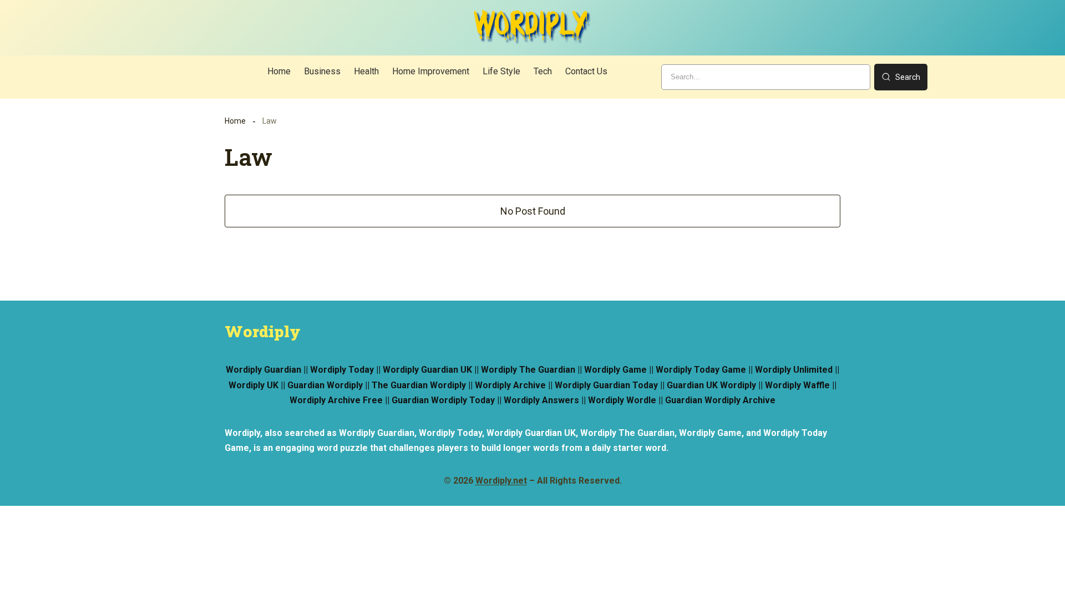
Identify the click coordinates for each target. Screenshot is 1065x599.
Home (235, 120)
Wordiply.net (501, 480)
